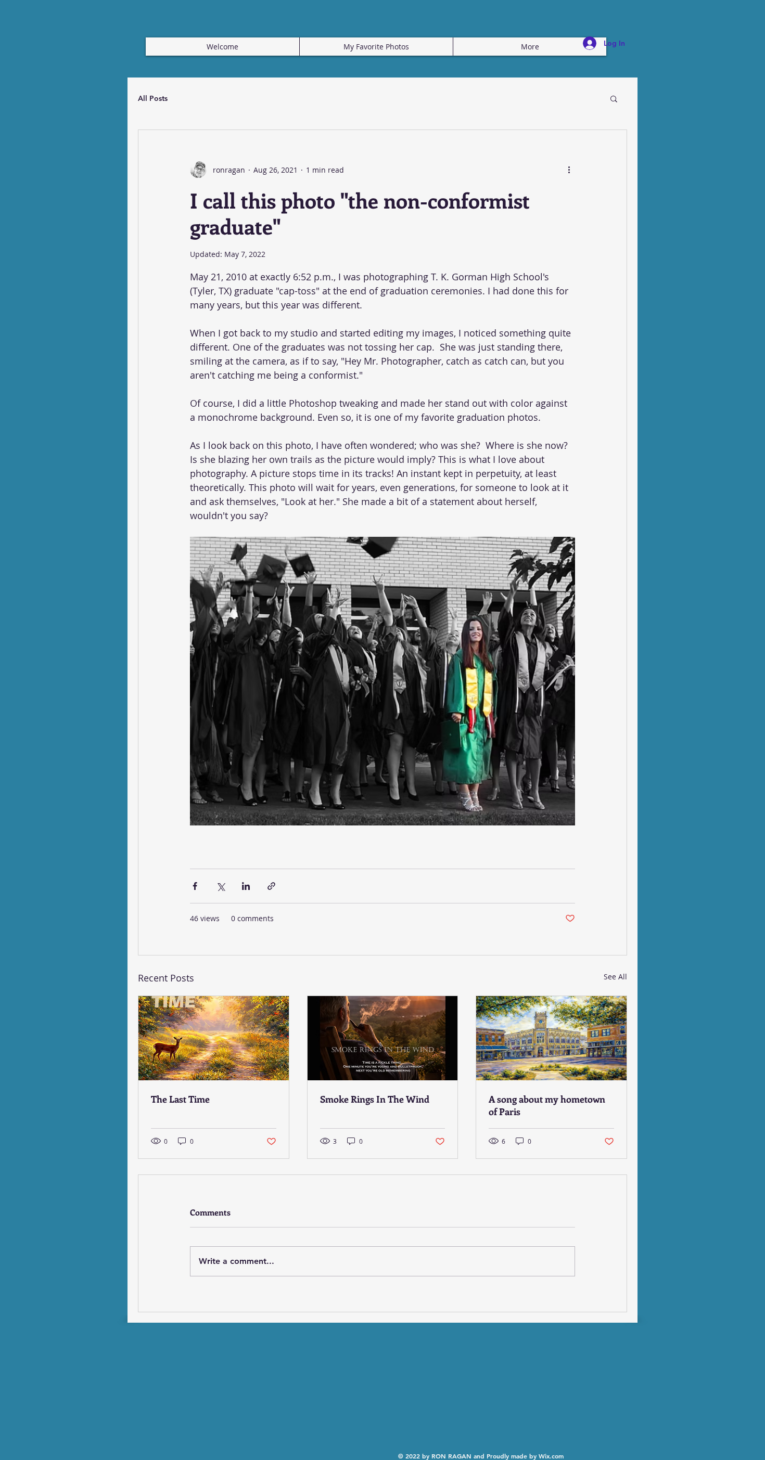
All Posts (153, 98)
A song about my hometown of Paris (547, 1105)
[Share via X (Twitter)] (220, 886)
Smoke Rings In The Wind (374, 1099)
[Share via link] (271, 886)
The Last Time (180, 1099)
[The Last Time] (213, 1038)
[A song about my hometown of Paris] (551, 1038)
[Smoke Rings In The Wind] (383, 1038)
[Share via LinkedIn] (246, 886)
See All (615, 976)
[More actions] (569, 169)
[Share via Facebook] (195, 886)
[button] (614, 98)
